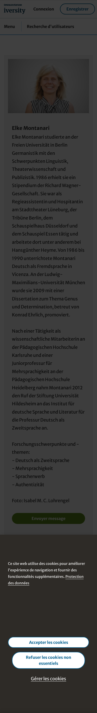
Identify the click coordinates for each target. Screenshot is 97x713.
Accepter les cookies (48, 642)
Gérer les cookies (48, 679)
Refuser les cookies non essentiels (48, 660)
